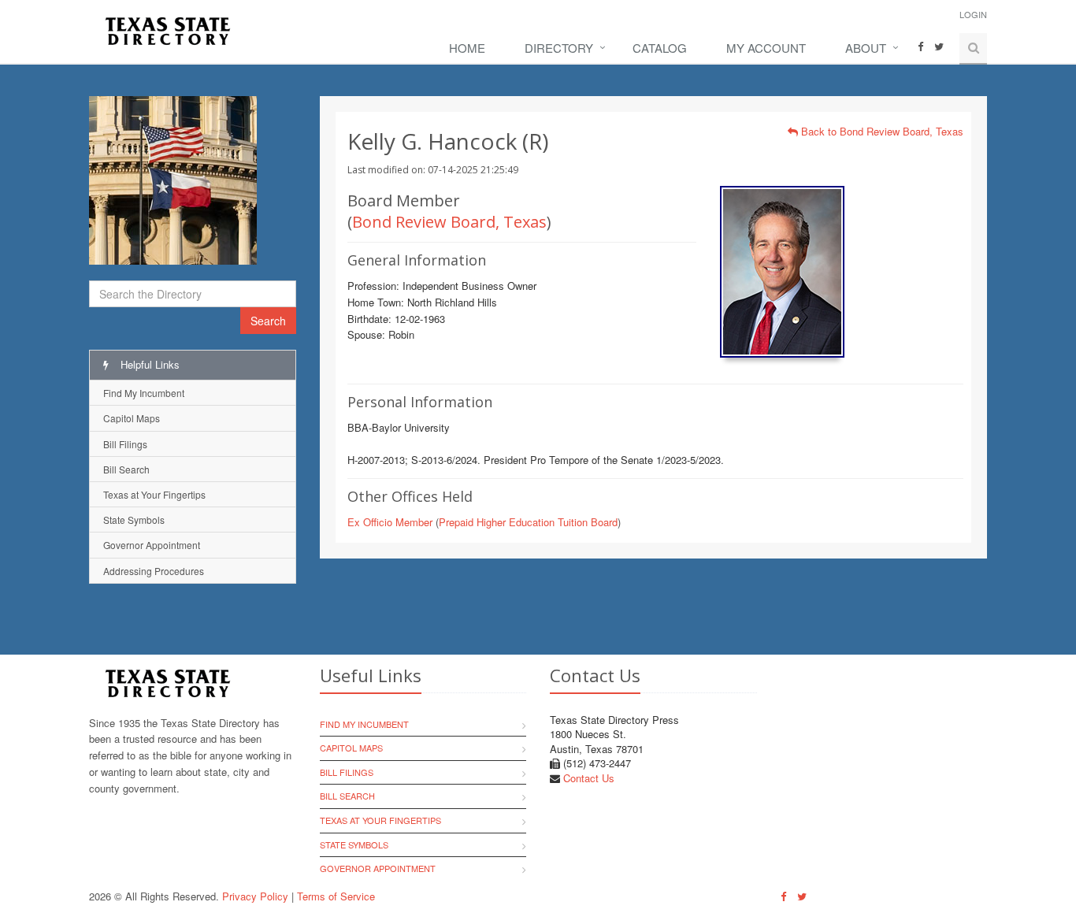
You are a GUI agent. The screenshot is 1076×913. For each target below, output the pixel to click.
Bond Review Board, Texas (449, 221)
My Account (766, 47)
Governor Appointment (151, 544)
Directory (559, 47)
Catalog (660, 47)
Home (467, 47)
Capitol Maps (131, 418)
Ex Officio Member (389, 521)
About (865, 47)
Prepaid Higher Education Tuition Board (528, 521)
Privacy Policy (255, 896)
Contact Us (588, 777)
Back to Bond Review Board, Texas (880, 131)
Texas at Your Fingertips (154, 494)
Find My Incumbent (143, 392)
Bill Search (126, 469)
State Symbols (134, 519)
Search (268, 320)
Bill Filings (125, 444)
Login (973, 14)
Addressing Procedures (153, 570)
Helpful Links (148, 364)
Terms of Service (336, 896)
